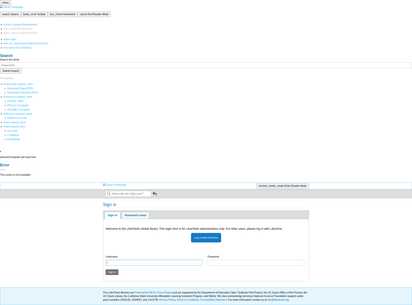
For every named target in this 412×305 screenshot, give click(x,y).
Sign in (112, 215)
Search (109, 194)
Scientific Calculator (18, 109)
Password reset (135, 215)
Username (112, 256)
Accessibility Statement (213, 299)
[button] (13, 135)
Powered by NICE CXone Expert (154, 292)
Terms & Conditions (188, 299)
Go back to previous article (154, 195)
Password (213, 256)
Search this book (9, 59)
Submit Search (10, 70)
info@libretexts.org (278, 299)
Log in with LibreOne (206, 237)
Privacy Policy (167, 299)
